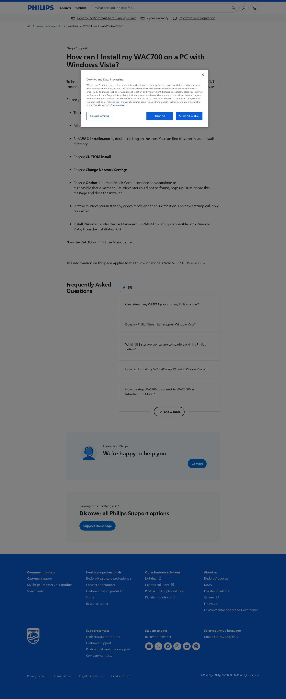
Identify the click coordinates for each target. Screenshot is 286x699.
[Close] (203, 74)
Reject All (159, 116)
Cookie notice (117, 105)
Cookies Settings (99, 116)
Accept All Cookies (189, 116)
